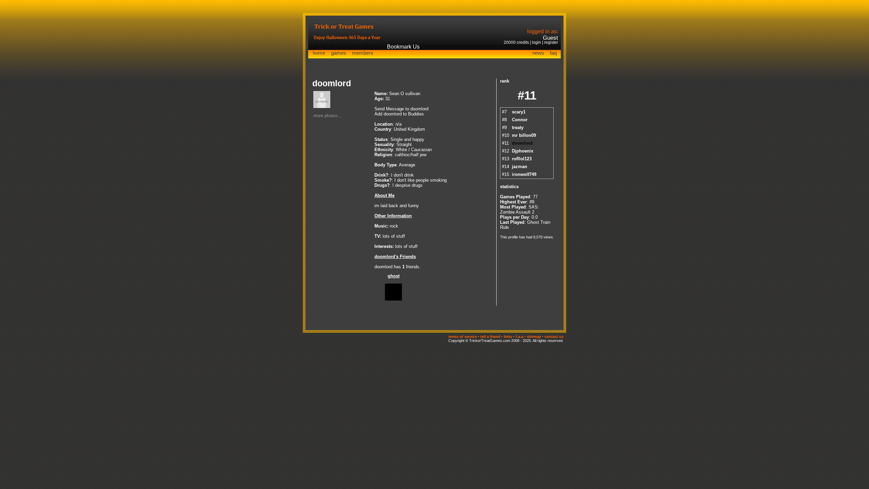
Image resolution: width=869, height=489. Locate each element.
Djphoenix (522, 150)
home (319, 53)
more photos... (327, 115)
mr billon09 (524, 135)
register (551, 42)
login (536, 42)
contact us (553, 336)
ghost (394, 275)
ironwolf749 (524, 174)
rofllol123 (522, 158)
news (538, 53)
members (362, 53)
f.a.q (519, 336)
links (508, 336)
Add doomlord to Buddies (399, 113)
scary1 (518, 111)
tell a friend (490, 336)
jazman (519, 166)
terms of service (462, 336)
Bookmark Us (403, 47)
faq (553, 53)
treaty (517, 127)
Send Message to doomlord (401, 108)
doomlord (522, 143)
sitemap (534, 336)
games (338, 53)
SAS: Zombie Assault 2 (519, 209)
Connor (520, 119)
